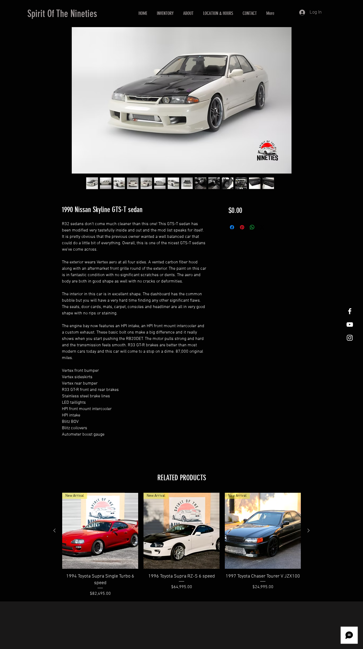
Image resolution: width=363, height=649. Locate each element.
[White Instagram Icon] (350, 338)
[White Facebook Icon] (350, 311)
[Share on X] (262, 227)
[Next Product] (308, 530)
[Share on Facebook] (232, 227)
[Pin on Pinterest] (242, 227)
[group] (181, 544)
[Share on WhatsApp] (252, 227)
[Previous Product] (54, 530)
